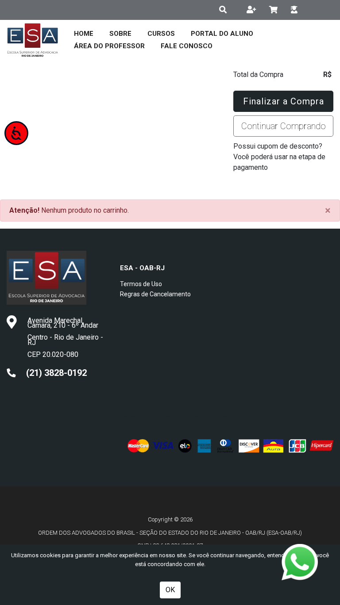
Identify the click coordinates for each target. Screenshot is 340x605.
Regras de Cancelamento (155, 294)
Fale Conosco (186, 46)
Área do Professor (109, 46)
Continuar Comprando (283, 126)
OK (170, 590)
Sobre (120, 34)
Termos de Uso (141, 283)
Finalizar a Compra (283, 101)
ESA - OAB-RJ (142, 268)
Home (83, 34)
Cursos (161, 34)
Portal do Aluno (222, 34)
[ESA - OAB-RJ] (33, 40)
